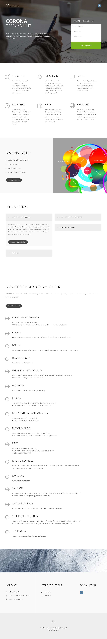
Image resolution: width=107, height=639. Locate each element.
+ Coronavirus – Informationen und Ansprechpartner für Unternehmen (33, 451)
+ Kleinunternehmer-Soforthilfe (21, 481)
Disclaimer (47, 596)
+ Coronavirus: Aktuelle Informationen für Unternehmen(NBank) (31, 433)
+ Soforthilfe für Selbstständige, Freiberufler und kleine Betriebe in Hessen (34, 403)
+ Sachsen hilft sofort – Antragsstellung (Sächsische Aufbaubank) (31, 496)
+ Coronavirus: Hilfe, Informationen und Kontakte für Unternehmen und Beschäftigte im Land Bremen (42, 375)
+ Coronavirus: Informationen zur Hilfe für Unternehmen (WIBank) (31, 405)
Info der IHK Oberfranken (17, 242)
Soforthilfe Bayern (68, 228)
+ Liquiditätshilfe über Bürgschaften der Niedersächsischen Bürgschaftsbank (34, 436)
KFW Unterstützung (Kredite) (71, 217)
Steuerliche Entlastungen (21, 217)
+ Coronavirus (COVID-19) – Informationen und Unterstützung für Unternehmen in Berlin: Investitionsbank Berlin (45, 350)
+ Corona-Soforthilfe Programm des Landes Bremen (27, 378)
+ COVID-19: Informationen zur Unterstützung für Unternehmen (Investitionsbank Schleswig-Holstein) (42, 523)
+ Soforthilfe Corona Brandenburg (22, 363)
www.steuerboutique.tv (16, 599)
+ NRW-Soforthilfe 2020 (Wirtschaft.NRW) (24, 448)
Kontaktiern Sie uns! (14, 180)
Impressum (47, 592)
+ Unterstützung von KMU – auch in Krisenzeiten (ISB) (27, 468)
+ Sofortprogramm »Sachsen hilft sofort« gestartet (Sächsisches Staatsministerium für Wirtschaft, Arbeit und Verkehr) (46, 493)
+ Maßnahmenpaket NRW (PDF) (21, 453)
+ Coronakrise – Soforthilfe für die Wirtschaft (25, 420)
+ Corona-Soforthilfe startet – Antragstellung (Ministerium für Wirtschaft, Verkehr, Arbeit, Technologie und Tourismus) (46, 521)
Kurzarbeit (16, 253)
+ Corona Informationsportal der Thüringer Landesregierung (29, 536)
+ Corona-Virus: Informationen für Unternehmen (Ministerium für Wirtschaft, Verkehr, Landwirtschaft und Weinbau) (46, 466)
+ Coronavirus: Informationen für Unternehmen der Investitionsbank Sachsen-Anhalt (37, 508)
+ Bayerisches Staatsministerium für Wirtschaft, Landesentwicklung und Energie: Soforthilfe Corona (41, 337)
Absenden (86, 45)
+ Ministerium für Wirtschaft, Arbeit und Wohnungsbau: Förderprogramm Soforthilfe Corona (39, 325)
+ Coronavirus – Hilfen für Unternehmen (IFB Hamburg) (28, 390)
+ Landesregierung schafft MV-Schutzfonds (24, 418)
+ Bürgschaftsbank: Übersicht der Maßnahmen (26, 322)
